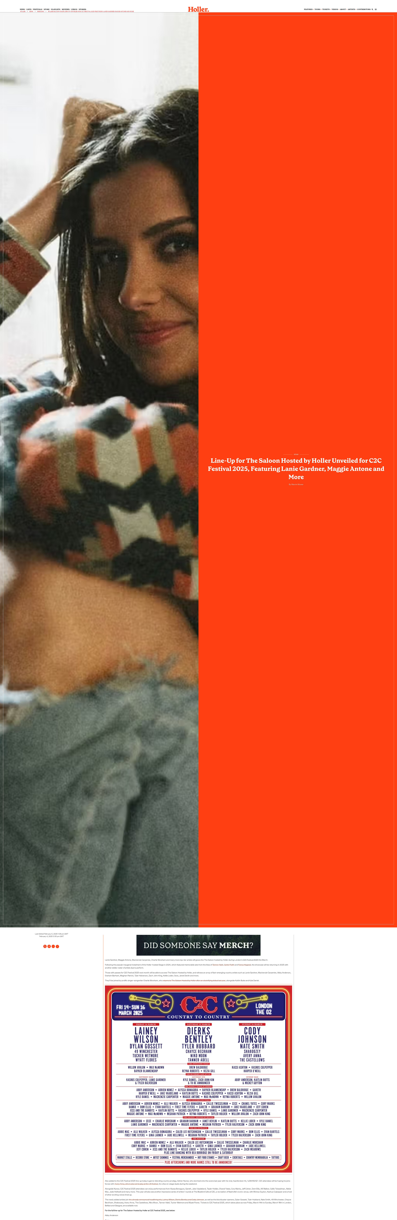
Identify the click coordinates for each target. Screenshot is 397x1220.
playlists (55, 9)
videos (335, 9)
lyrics (74, 9)
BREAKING (40, 11)
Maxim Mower (297, 484)
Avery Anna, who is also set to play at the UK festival (136, 1183)
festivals (37, 9)
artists (351, 9)
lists (28, 9)
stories (82, 9)
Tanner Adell (217, 964)
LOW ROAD (252, 1180)
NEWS (31, 11)
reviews (65, 9)
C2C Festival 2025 (250, 959)
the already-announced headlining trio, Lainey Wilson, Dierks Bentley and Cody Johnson (166, 1199)
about (343, 9)
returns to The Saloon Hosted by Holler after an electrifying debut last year (194, 980)
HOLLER (22, 11)
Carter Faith (229, 964)
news (22, 9)
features (308, 9)
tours (317, 9)
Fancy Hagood (244, 964)
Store (46, 9)
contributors (364, 9)
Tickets (326, 9)
